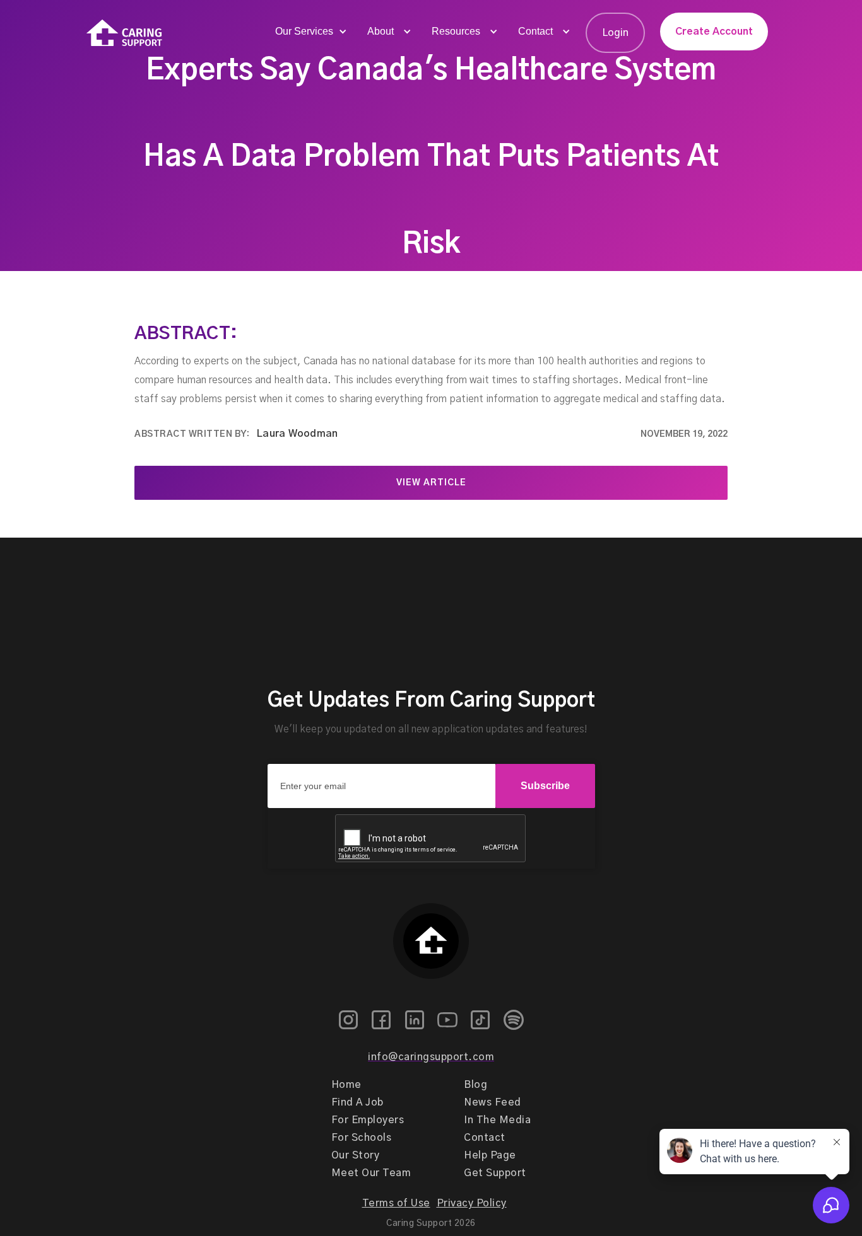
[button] (310, 31)
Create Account (714, 31)
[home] (124, 33)
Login (615, 33)
